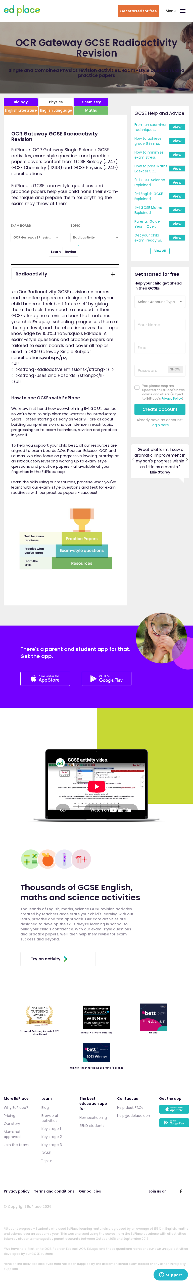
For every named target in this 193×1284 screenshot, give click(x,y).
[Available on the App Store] (174, 1111)
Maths (91, 110)
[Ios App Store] (45, 684)
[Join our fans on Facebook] (181, 1191)
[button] (160, 302)
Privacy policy (16, 1191)
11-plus (47, 1160)
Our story (12, 1123)
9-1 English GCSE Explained (148, 196)
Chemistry (91, 102)
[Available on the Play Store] (174, 1125)
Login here (160, 424)
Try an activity (46, 959)
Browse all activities (50, 1118)
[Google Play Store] (106, 684)
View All (160, 251)
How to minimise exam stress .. (149, 155)
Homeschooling (93, 1117)
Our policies (90, 1191)
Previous (132, 461)
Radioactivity (31, 274)
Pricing (9, 1115)
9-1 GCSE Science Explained (149, 182)
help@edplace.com (134, 1115)
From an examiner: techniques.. (150, 127)
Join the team (16, 1144)
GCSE (46, 1152)
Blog (45, 1107)
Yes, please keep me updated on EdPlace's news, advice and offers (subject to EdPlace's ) (163, 392)
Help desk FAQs (130, 1107)
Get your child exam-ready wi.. (148, 238)
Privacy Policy (172, 398)
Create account (159, 409)
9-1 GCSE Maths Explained (148, 210)
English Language (56, 110)
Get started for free (138, 11)
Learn (56, 251)
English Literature (21, 110)
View (177, 127)
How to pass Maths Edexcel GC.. (150, 169)
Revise (70, 251)
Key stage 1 (51, 1128)
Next (187, 461)
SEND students (92, 1125)
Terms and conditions (54, 1191)
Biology (21, 102)
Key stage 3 (51, 1144)
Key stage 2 (51, 1136)
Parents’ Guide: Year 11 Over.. (147, 224)
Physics (56, 102)
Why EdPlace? (16, 1107)
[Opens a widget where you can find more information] (170, 1275)
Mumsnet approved (12, 1134)
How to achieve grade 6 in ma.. (148, 141)
